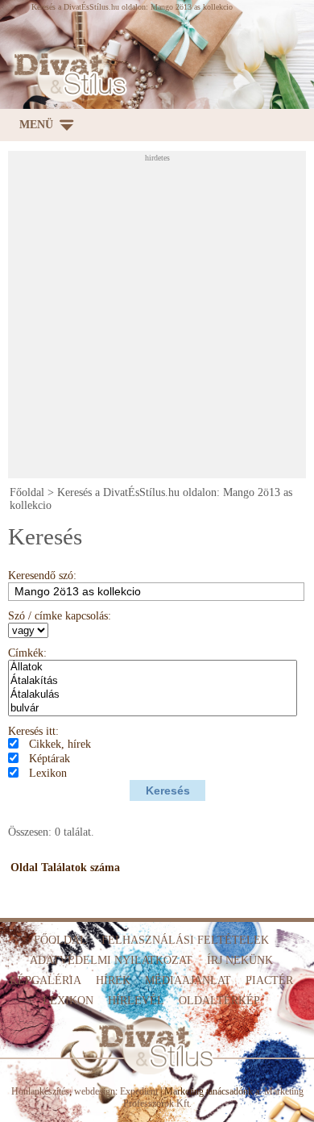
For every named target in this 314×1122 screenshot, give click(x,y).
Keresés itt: (33, 731)
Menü (36, 125)
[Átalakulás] (152, 695)
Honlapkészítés (40, 1091)
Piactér (269, 980)
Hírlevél (136, 1001)
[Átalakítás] (152, 681)
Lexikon (48, 773)
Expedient (139, 1091)
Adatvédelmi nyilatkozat (111, 960)
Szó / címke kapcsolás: (59, 616)
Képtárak (49, 759)
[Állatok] (152, 667)
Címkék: (27, 653)
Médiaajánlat (188, 980)
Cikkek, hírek (60, 744)
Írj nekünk (240, 960)
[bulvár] (152, 708)
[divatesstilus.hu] (66, 74)
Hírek (113, 980)
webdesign (94, 1091)
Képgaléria (45, 980)
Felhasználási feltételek (185, 940)
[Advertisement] (157, 319)
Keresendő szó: (42, 575)
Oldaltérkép (219, 1001)
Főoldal (27, 492)
